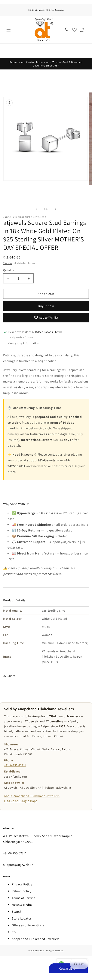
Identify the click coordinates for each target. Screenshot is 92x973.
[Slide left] (36, 209)
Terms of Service (23, 898)
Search (17, 911)
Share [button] (11, 676)
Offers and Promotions (28, 925)
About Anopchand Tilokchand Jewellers (32, 796)
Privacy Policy (22, 884)
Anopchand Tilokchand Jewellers (35, 939)
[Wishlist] (74, 29)
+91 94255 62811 (15, 765)
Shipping (7, 263)
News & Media (22, 905)
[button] (8, 29)
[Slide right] (55, 209)
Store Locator (21, 918)
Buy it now (46, 306)
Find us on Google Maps (20, 801)
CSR (15, 932)
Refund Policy (21, 891)
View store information (24, 343)
